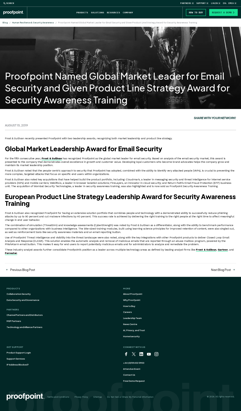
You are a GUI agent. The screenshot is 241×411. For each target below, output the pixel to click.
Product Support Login (19, 352)
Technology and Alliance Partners (24, 327)
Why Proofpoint (131, 300)
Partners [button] (185, 3)
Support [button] (201, 3)
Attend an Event (131, 369)
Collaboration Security (19, 294)
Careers (127, 312)
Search (10, 3)
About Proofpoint (132, 294)
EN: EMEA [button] (228, 3)
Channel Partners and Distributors (25, 315)
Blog (5, 22)
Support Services (16, 358)
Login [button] (214, 3)
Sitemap (97, 397)
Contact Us (129, 375)
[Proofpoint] (15, 12)
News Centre (130, 324)
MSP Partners (14, 321)
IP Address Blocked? (18, 364)
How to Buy (129, 306)
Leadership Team (132, 318)
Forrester (11, 253)
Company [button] (128, 12)
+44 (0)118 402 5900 (133, 363)
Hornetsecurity (131, 336)
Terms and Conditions (58, 397)
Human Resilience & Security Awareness (33, 22)
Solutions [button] (97, 12)
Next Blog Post (221, 270)
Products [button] (82, 12)
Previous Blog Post (22, 270)
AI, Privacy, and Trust (134, 330)
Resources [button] (113, 12)
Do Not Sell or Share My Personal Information (130, 397)
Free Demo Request (134, 381)
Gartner (223, 249)
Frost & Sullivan (52, 158)
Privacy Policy (81, 397)
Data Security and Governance (23, 300)
